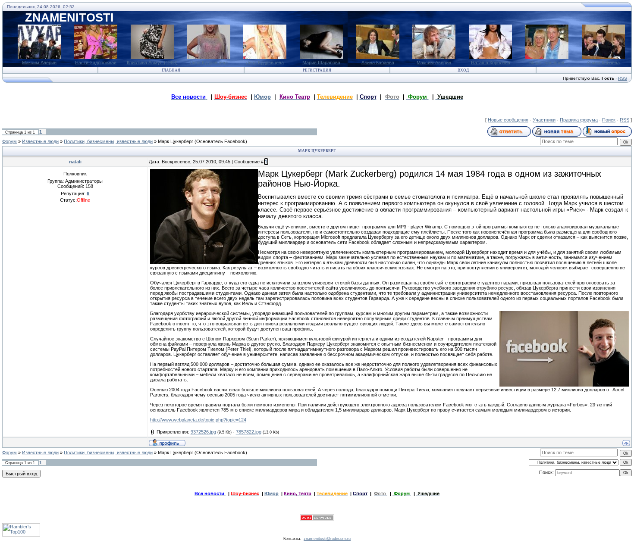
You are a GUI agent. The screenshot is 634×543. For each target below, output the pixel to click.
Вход (463, 70)
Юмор (262, 97)
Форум (9, 141)
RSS (622, 78)
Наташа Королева (490, 62)
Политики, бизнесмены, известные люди (108, 141)
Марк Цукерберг (175, 141)
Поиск (608, 119)
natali (75, 161)
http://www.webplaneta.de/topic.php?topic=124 (198, 419)
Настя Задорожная (95, 62)
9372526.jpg (203, 431)
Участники (544, 119)
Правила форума (579, 119)
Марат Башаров (546, 62)
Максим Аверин (39, 62)
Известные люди (40, 141)
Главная (171, 70)
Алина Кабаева (377, 62)
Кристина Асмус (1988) (152, 62)
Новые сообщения (508, 119)
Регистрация (317, 70)
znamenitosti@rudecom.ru (327, 539)
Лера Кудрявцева (209, 62)
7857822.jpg (248, 431)
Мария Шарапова (321, 62)
